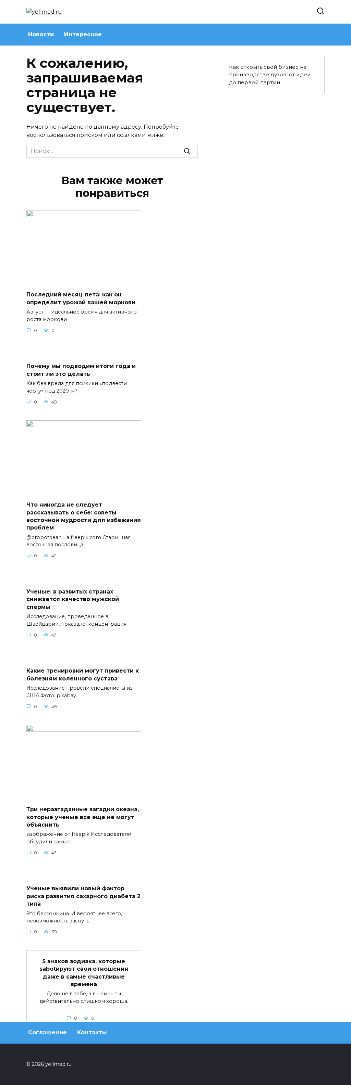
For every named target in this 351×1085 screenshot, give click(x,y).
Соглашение (47, 1032)
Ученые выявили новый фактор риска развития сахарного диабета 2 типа (83, 896)
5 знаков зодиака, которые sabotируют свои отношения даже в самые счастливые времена (83, 972)
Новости (41, 34)
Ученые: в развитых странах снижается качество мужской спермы (72, 599)
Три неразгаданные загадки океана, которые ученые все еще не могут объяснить (82, 817)
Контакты (92, 1032)
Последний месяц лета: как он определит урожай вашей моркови (80, 298)
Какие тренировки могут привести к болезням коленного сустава (82, 674)
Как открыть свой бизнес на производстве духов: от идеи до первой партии (270, 75)
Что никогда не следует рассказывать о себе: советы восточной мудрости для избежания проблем (83, 516)
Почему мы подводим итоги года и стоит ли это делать (81, 370)
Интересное (83, 34)
